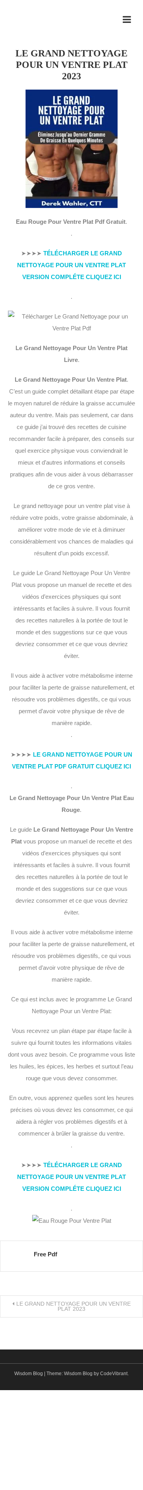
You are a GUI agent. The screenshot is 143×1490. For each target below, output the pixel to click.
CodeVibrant (114, 1373)
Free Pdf (45, 1254)
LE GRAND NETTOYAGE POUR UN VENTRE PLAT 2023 (73, 1306)
